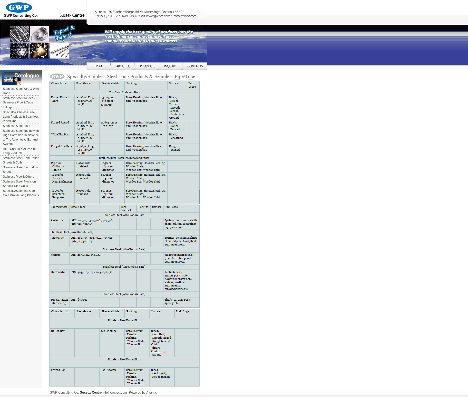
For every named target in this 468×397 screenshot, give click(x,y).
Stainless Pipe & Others (18, 176)
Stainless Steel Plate (16, 126)
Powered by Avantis (143, 392)
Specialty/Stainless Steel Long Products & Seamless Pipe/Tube (21, 117)
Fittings (7, 107)
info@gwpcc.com (115, 392)
